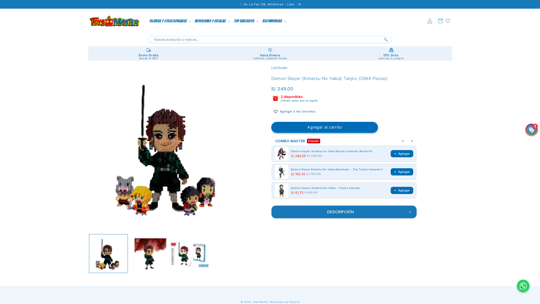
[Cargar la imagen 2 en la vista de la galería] (149, 253)
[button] (440, 21)
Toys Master (260, 301)
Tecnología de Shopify (284, 301)
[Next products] (412, 141)
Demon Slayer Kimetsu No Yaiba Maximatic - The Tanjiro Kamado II (337, 169)
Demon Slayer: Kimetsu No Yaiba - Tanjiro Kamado (325, 188)
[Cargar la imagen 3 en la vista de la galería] (190, 253)
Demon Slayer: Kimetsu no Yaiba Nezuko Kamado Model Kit (332, 151)
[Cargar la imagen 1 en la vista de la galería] (108, 253)
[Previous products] (403, 141)
